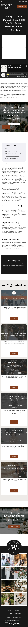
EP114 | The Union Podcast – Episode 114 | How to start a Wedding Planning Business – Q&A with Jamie (14, 308)
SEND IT (6, 127)
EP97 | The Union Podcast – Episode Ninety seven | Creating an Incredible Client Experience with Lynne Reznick (14, 446)
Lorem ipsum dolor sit (10, 148)
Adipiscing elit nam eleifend (12, 151)
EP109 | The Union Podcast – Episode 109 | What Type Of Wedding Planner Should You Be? (14, 377)
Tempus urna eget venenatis (12, 158)
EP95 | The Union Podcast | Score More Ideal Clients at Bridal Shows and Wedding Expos (14, 480)
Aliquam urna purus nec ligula (12, 156)
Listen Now (14, 319)
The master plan (22, 6)
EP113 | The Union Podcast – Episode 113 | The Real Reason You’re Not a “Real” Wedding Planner (14, 342)
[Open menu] (2, 1)
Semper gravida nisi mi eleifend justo (13, 153)
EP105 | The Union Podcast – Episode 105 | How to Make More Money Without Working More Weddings (14, 412)
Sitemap (6, 622)
